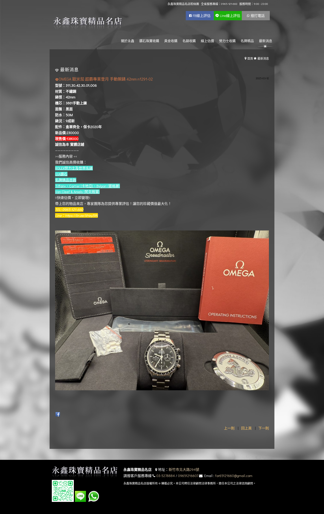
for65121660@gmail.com (233, 475)
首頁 (250, 58)
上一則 (229, 428)
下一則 (263, 428)
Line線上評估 (230, 15)
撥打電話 (258, 15)
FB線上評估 (201, 15)
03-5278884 (165, 475)
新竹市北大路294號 (184, 469)
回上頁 (246, 428)
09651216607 (188, 475)
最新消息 (263, 58)
